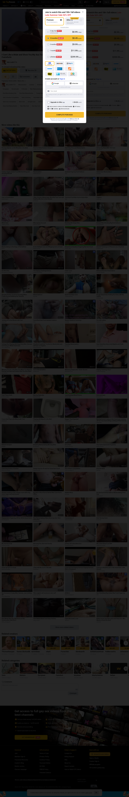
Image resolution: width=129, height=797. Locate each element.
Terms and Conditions (72, 94)
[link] (83, 12)
